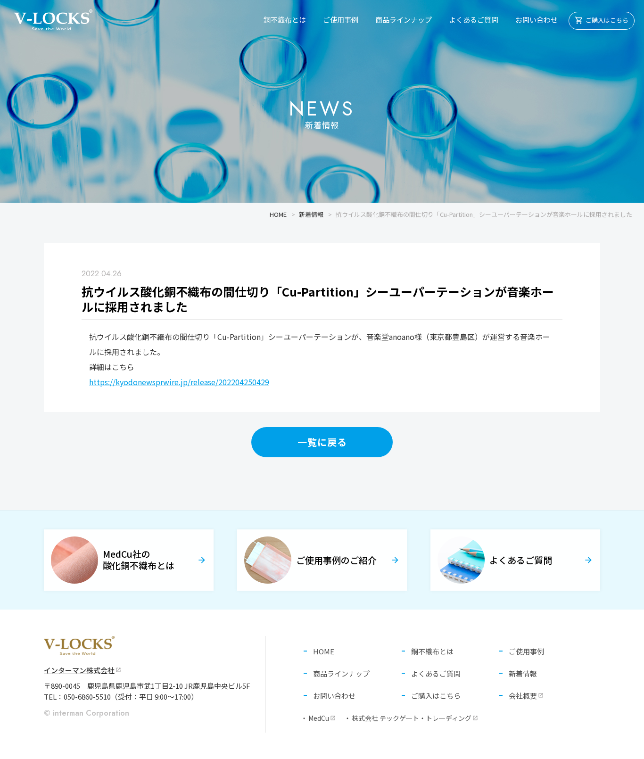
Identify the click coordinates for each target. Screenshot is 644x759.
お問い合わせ (536, 20)
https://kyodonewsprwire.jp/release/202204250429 (179, 382)
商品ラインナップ (403, 20)
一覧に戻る (322, 442)
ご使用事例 (340, 20)
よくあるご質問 (473, 20)
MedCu (322, 718)
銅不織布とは (285, 20)
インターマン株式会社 (82, 670)
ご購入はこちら (436, 696)
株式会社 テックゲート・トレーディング (415, 718)
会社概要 (526, 696)
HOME (278, 214)
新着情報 (311, 214)
